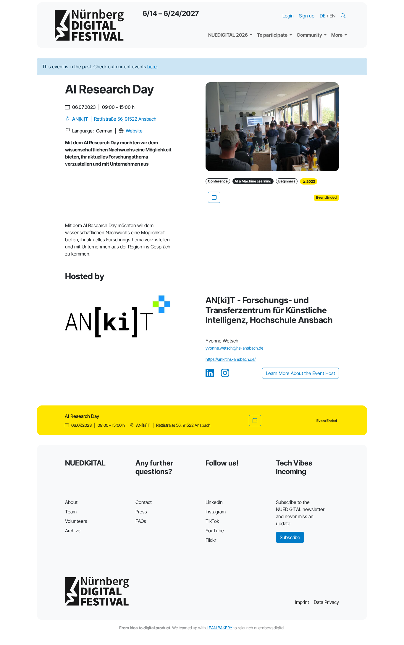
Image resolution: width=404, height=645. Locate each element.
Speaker (222, 21)
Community (310, 35)
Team (71, 512)
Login (288, 16)
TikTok (212, 521)
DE (323, 16)
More (337, 35)
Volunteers (76, 521)
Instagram (216, 512)
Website (134, 131)
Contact (143, 502)
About (71, 502)
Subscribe (290, 537)
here (152, 66)
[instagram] (225, 373)
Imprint (302, 602)
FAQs (140, 521)
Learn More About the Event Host (300, 373)
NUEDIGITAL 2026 (228, 35)
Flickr (211, 540)
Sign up (306, 16)
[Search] (343, 15)
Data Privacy (326, 602)
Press (141, 512)
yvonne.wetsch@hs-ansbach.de (234, 347)
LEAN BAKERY (219, 627)
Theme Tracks (228, 9)
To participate (272, 35)
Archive (72, 531)
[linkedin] (210, 373)
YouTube (215, 531)
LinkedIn (214, 502)
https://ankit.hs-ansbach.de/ (231, 359)
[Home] (89, 25)
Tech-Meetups (317, 9)
